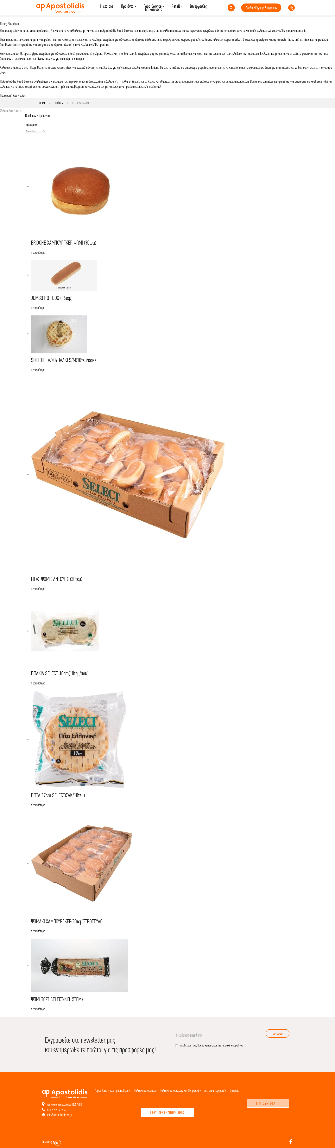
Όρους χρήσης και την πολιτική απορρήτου (220, 1045)
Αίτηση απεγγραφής (215, 1090)
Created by (47, 1142)
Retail (176, 6)
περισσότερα (38, 252)
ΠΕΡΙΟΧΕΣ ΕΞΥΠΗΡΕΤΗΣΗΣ (167, 1112)
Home (42, 103)
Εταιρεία (234, 1090)
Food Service (152, 6)
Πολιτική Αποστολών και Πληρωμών (180, 1090)
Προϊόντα (127, 6)
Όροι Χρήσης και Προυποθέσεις (113, 1090)
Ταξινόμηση (31, 124)
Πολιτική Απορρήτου (145, 1090)
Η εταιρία (106, 6)
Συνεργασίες (198, 6)
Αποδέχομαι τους (211, 1045)
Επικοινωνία (153, 9)
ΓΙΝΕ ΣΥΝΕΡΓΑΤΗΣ (268, 1103)
